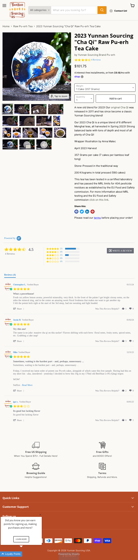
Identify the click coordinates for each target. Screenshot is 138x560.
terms (97, 217)
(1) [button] (61, 255)
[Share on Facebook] (76, 212)
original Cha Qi (119, 107)
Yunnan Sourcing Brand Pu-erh (96, 54)
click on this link (98, 199)
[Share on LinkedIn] (87, 212)
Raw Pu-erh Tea (22, 26)
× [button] (40, 514)
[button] (120, 250)
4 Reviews (96, 59)
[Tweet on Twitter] (82, 212)
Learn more (21, 539)
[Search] (102, 10)
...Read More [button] (26, 385)
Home (6, 26)
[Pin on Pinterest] (93, 212)
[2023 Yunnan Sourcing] (7, 109)
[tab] (10, 275)
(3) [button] (61, 249)
